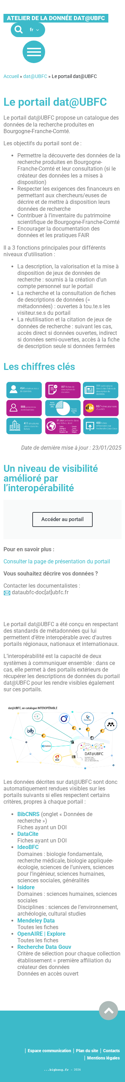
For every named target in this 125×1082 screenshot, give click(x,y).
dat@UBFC (35, 76)
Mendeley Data (36, 920)
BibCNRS (28, 814)
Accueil (11, 76)
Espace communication (49, 1050)
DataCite (28, 834)
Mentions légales (103, 1058)
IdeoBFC (28, 847)
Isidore (26, 887)
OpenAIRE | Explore (41, 933)
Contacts (111, 1050)
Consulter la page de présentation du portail (56, 561)
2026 (77, 1069)
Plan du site (87, 1050)
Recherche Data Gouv (44, 947)
